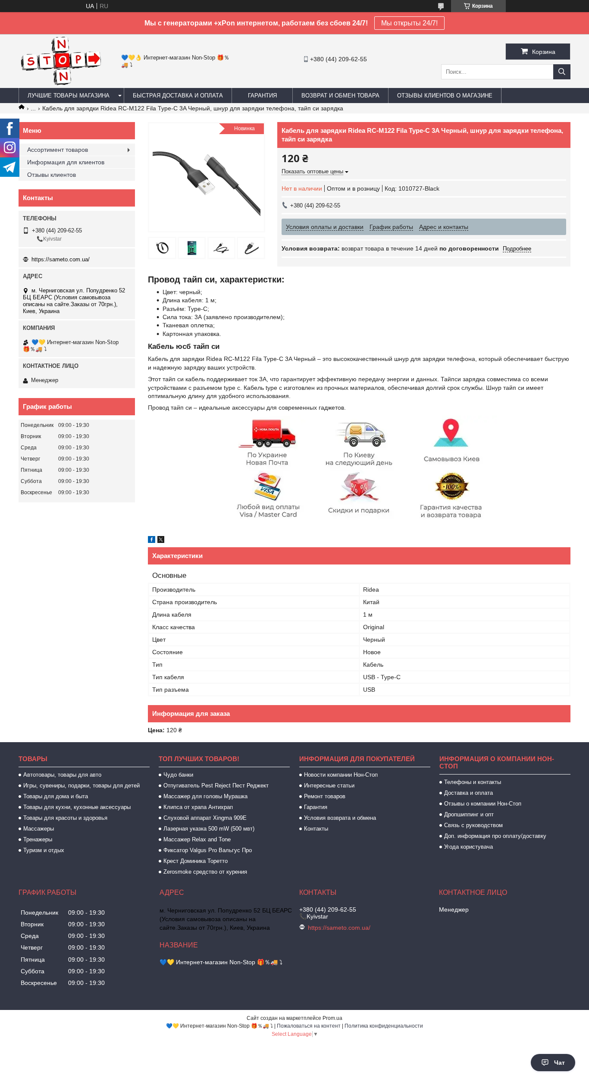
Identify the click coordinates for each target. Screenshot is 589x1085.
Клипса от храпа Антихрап (198, 807)
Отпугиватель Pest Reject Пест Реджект (216, 785)
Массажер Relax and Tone (197, 839)
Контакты (316, 828)
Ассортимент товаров (57, 149)
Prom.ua (332, 1018)
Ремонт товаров (324, 796)
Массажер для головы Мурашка (205, 796)
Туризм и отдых (43, 850)
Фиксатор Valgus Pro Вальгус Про (207, 850)
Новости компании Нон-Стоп (341, 774)
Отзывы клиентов (51, 174)
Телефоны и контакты (472, 782)
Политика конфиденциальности (384, 1026)
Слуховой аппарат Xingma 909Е (205, 818)
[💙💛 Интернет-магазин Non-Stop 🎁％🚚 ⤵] (61, 84)
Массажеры (38, 828)
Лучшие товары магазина (69, 95)
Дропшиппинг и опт (469, 814)
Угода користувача (468, 847)
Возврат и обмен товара (340, 95)
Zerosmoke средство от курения (205, 872)
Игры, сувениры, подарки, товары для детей (81, 785)
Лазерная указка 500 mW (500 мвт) (208, 828)
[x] (160, 540)
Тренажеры (37, 839)
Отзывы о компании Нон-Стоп (482, 803)
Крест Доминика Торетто (195, 861)
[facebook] (151, 540)
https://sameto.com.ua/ (60, 259)
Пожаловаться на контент (309, 1026)
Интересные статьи (329, 785)
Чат (559, 1062)
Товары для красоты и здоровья (65, 818)
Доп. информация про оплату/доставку (495, 836)
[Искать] (561, 71)
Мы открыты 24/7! (409, 23)
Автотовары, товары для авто (62, 774)
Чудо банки (178, 774)
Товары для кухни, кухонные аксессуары (77, 807)
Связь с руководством (473, 825)
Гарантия (262, 95)
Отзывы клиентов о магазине (444, 95)
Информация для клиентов (65, 162)
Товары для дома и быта (55, 796)
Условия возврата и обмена (340, 818)
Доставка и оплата (468, 793)
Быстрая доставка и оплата (178, 95)
